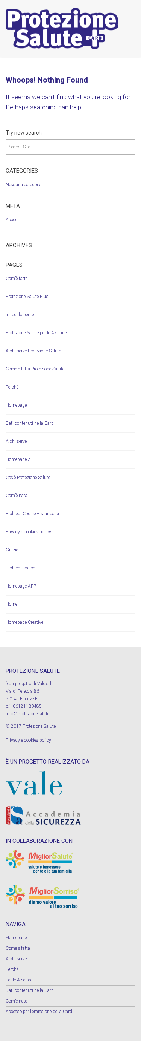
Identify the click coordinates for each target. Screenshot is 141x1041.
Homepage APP (21, 586)
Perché (12, 387)
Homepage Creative (24, 622)
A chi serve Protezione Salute (33, 351)
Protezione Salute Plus (27, 296)
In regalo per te (20, 314)
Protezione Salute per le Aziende (36, 332)
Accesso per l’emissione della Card (39, 1011)
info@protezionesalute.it (29, 713)
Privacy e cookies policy (28, 531)
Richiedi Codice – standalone (34, 513)
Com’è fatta (17, 278)
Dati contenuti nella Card (30, 423)
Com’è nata (16, 495)
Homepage (16, 405)
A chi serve (16, 441)
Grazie (12, 550)
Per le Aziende (19, 980)
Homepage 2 (18, 459)
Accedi (12, 219)
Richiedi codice (20, 568)
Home (11, 604)
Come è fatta (18, 948)
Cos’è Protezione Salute (28, 477)
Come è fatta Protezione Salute (35, 369)
